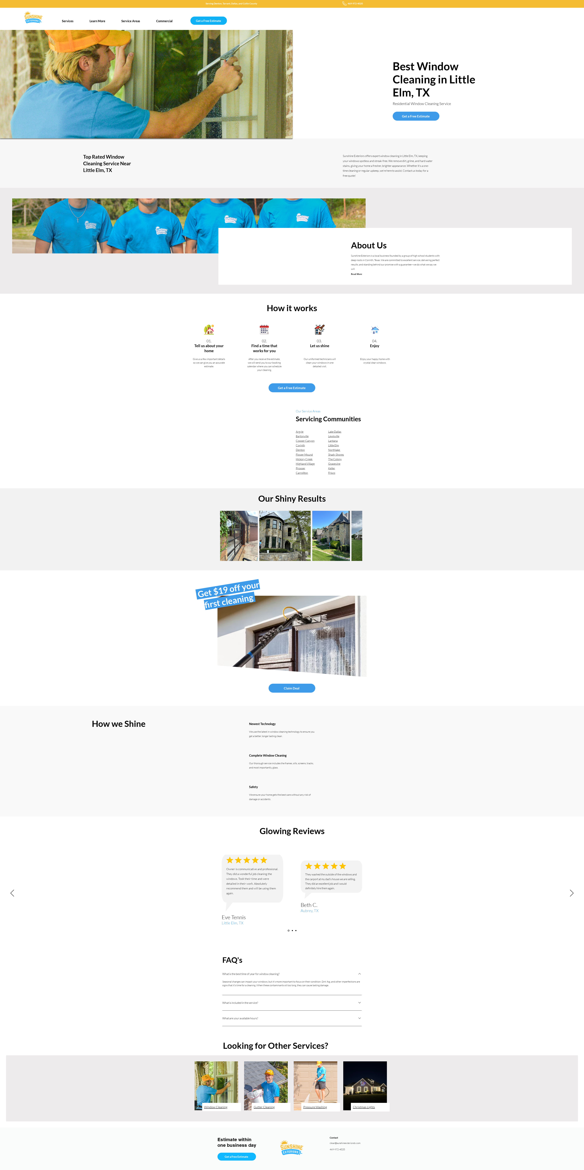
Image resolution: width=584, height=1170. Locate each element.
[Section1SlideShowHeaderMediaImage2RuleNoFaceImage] (288, 930)
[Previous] (12, 893)
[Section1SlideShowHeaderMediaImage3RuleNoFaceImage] (291, 930)
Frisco (331, 472)
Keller (331, 468)
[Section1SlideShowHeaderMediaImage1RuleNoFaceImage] (295, 930)
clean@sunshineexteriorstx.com (345, 1143)
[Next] (572, 893)
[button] (68, 20)
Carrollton (302, 472)
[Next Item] (357, 536)
